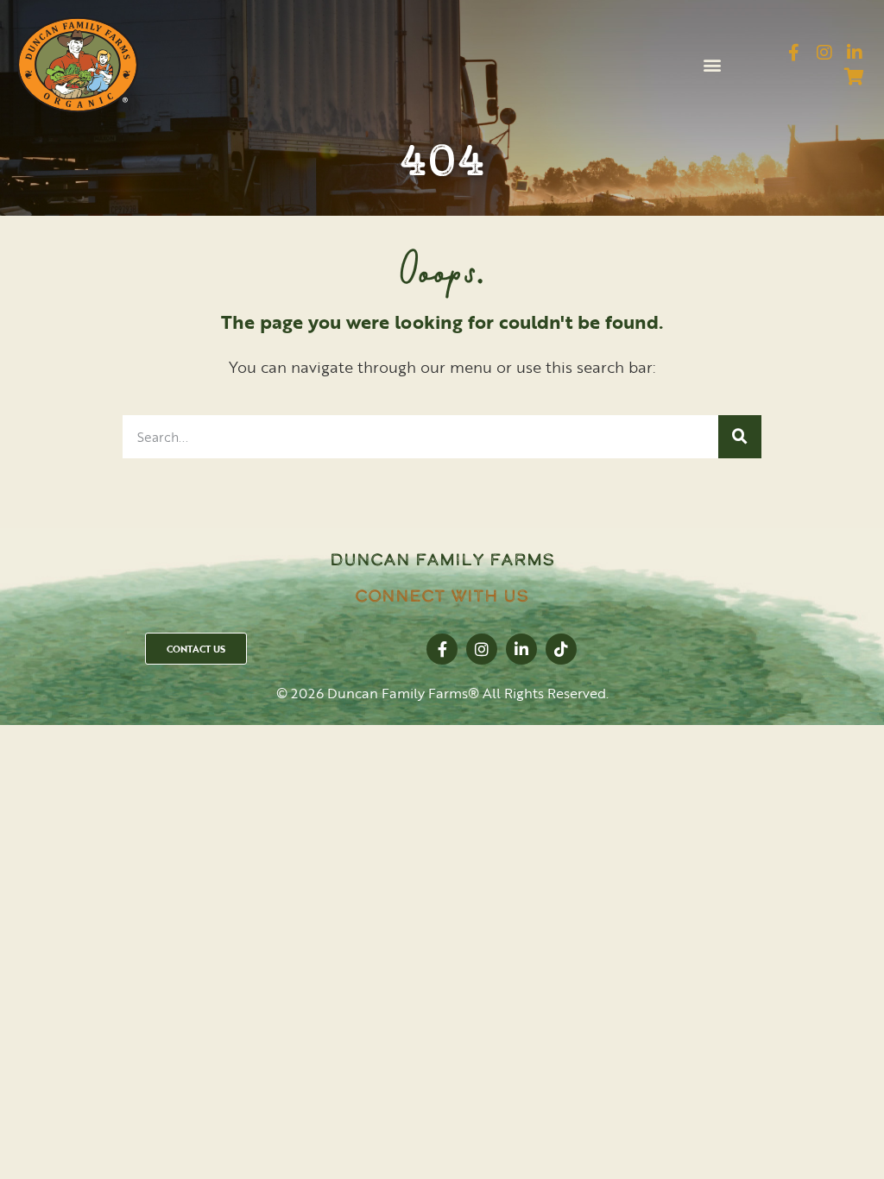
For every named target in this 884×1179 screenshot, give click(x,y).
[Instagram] (824, 53)
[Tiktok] (561, 649)
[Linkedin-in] (855, 53)
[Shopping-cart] (855, 77)
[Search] (739, 436)
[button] (712, 65)
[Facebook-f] (794, 53)
